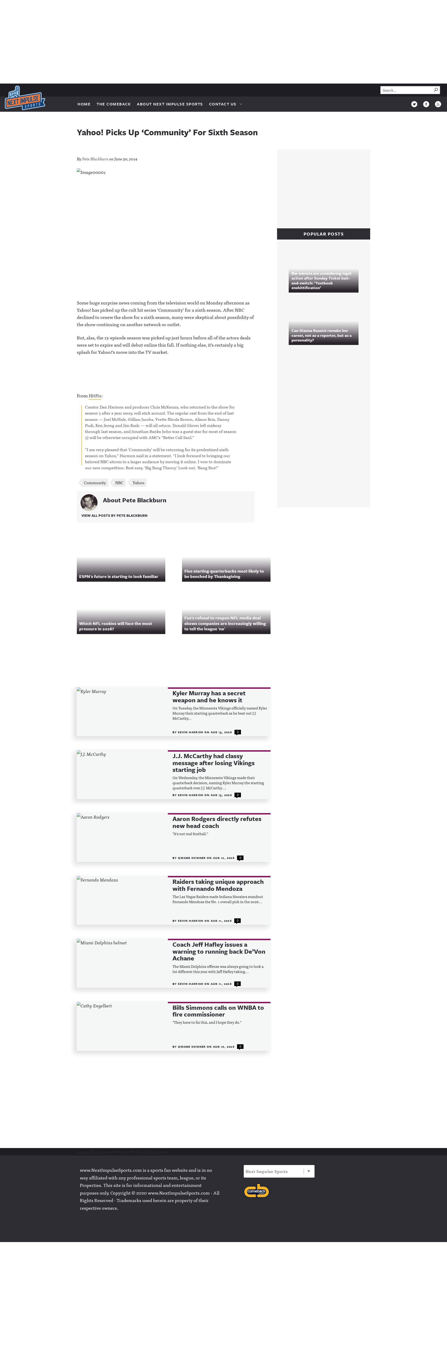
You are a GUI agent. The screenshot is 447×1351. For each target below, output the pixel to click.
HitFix (95, 395)
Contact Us (223, 104)
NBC (119, 482)
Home (84, 104)
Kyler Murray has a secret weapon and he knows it (209, 696)
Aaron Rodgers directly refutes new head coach (217, 822)
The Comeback (114, 104)
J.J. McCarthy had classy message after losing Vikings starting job (214, 763)
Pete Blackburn (95, 158)
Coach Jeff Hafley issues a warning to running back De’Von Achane (219, 951)
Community (95, 482)
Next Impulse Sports (267, 1171)
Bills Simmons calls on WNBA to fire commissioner (218, 1011)
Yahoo (138, 482)
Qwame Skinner (192, 858)
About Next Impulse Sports (170, 104)
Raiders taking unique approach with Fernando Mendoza (218, 885)
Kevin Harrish (191, 732)
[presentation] (122, 711)
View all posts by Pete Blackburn (114, 515)
